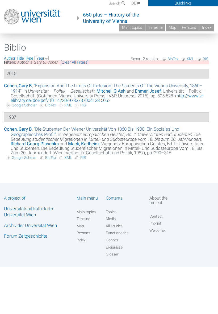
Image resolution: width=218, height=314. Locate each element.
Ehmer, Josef (148, 91)
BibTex (172, 59)
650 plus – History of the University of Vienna (111, 18)
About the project (158, 200)
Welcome (157, 230)
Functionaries (117, 233)
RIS (205, 59)
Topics (111, 212)
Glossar (112, 254)
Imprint (155, 223)
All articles (114, 226)
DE (133, 3)
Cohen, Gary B (18, 85)
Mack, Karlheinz (83, 143)
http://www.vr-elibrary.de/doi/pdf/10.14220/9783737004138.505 (107, 98)
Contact (156, 216)
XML (190, 59)
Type (29, 58)
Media (111, 219)
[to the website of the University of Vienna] (32, 16)
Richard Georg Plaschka (35, 143)
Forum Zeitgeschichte (25, 236)
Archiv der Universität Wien (30, 225)
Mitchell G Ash (111, 91)
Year (40, 58)
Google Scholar (24, 105)
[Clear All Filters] (75, 62)
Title (20, 58)
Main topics (132, 27)
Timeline (155, 27)
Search (115, 3)
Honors (112, 240)
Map (172, 27)
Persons (189, 27)
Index (206, 27)
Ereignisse (114, 247)
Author (9, 58)
